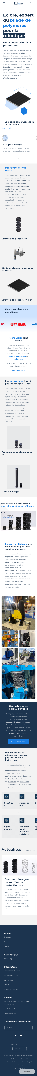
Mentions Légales (11, 989)
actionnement (12, 784)
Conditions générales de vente (24, 1065)
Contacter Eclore (18, 742)
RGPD (6, 985)
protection (12, 782)
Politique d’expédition (28, 1062)
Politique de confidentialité (19, 1058)
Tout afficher (30, 850)
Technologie (9, 959)
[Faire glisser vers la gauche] (14, 158)
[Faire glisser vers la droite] (23, 158)
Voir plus (5, 793)
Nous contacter (10, 1013)
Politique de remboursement (24, 1055)
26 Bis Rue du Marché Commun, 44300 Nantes (16, 1003)
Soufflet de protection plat (17, 300)
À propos (7, 937)
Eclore (11, 1055)
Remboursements (11, 975)
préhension (24, 782)
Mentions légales (19, 1068)
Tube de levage (10, 491)
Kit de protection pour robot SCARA (18, 269)
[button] (4, 3)
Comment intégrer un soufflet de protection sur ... (17, 882)
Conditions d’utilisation (11, 1062)
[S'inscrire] (30, 1027)
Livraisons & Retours (12, 971)
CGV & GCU (8, 980)
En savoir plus (7, 128)
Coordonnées (9, 1065)
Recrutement (9, 942)
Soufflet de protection (14, 239)
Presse (6, 947)
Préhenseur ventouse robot (18, 452)
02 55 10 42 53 (9, 1009)
